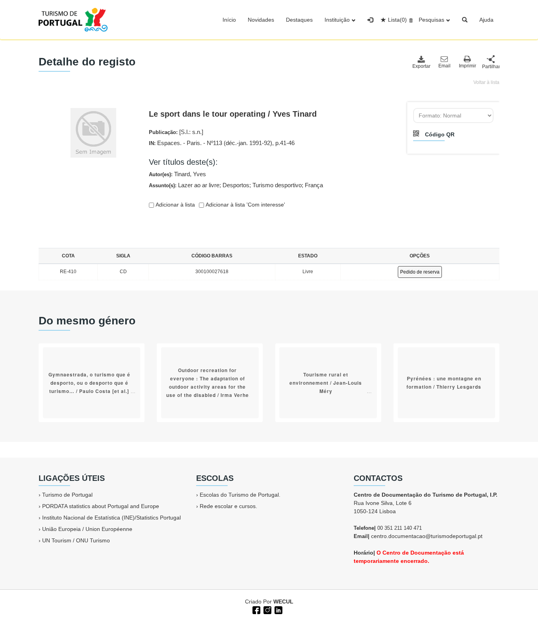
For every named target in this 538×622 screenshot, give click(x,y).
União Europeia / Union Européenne (87, 529)
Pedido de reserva (420, 272)
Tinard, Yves (190, 174)
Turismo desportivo (277, 185)
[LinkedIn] (278, 609)
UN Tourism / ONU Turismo (76, 540)
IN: (222, 143)
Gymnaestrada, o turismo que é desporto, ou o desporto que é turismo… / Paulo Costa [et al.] (89, 383)
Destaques (299, 20)
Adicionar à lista (174, 204)
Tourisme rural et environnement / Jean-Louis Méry (325, 383)
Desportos (236, 185)
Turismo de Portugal (67, 495)
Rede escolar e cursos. (228, 506)
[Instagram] (266, 609)
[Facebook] (255, 609)
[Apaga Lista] (410, 20)
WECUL (283, 601)
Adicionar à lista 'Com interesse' (244, 204)
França (314, 185)
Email (444, 66)
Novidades (261, 20)
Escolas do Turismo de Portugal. (240, 495)
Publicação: (176, 131)
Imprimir (467, 66)
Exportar (421, 66)
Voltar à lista (486, 82)
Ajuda (486, 20)
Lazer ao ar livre (198, 185)
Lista (397, 20)
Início (229, 20)
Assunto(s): (236, 185)
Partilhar (490, 66)
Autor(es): (177, 174)
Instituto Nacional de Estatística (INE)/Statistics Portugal (111, 517)
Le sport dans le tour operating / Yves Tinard (233, 114)
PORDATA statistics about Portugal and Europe (100, 506)
